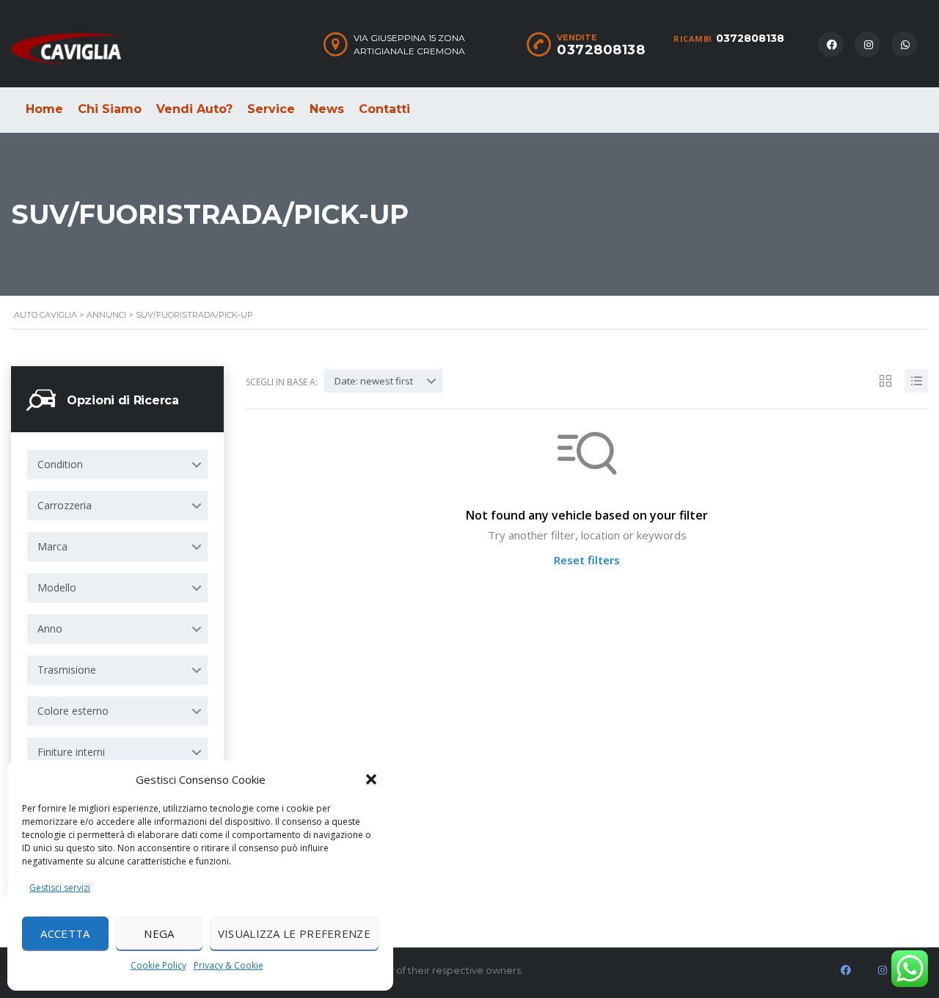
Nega (159, 933)
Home (44, 109)
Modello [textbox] (56, 587)
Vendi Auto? (194, 109)
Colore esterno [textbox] (73, 711)
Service (271, 109)
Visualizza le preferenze (294, 933)
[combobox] (117, 464)
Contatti (384, 109)
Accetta (64, 933)
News (327, 109)
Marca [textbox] (52, 546)
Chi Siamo (110, 109)
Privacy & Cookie (228, 965)
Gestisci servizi (59, 887)
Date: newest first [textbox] (374, 380)
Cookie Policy (158, 965)
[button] (371, 779)
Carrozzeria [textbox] (64, 505)
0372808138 (750, 38)
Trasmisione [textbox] (66, 670)
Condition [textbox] (60, 464)
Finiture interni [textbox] (71, 752)
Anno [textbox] (49, 628)
